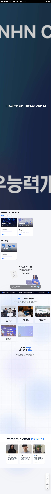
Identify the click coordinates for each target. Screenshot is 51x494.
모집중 (2, 215)
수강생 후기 (21, 1)
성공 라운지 (17, 1)
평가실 (46, 1)
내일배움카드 (24, 1)
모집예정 (7, 215)
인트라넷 (49, 1)
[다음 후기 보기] (46, 454)
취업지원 (14, 1)
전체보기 (11, 215)
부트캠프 (10, 1)
